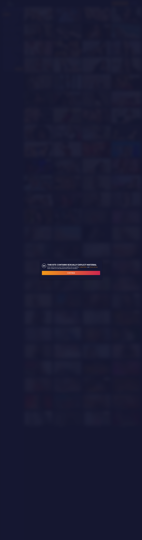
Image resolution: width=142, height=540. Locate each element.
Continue (71, 273)
